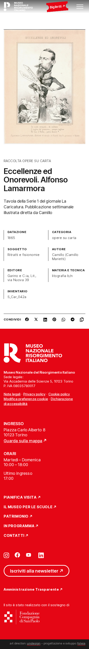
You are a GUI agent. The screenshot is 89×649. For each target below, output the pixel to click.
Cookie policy (59, 394)
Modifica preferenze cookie (26, 399)
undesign (33, 643)
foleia (81, 643)
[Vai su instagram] (6, 555)
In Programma (19, 526)
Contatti (14, 536)
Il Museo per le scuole (28, 507)
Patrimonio (16, 516)
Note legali (12, 394)
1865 (11, 238)
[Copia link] (82, 321)
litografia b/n (62, 276)
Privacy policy (34, 394)
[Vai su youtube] (29, 555)
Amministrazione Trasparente (31, 590)
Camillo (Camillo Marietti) (65, 257)
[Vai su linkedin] (41, 555)
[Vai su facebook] (17, 555)
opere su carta (64, 238)
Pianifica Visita (20, 497)
